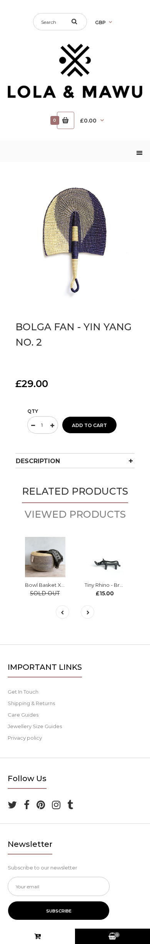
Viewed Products (75, 514)
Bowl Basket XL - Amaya (55, 585)
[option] (75, 240)
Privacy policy (25, 738)
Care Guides (23, 715)
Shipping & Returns (31, 703)
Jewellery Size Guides (35, 726)
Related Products (75, 491)
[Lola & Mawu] (75, 96)
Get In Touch (23, 692)
